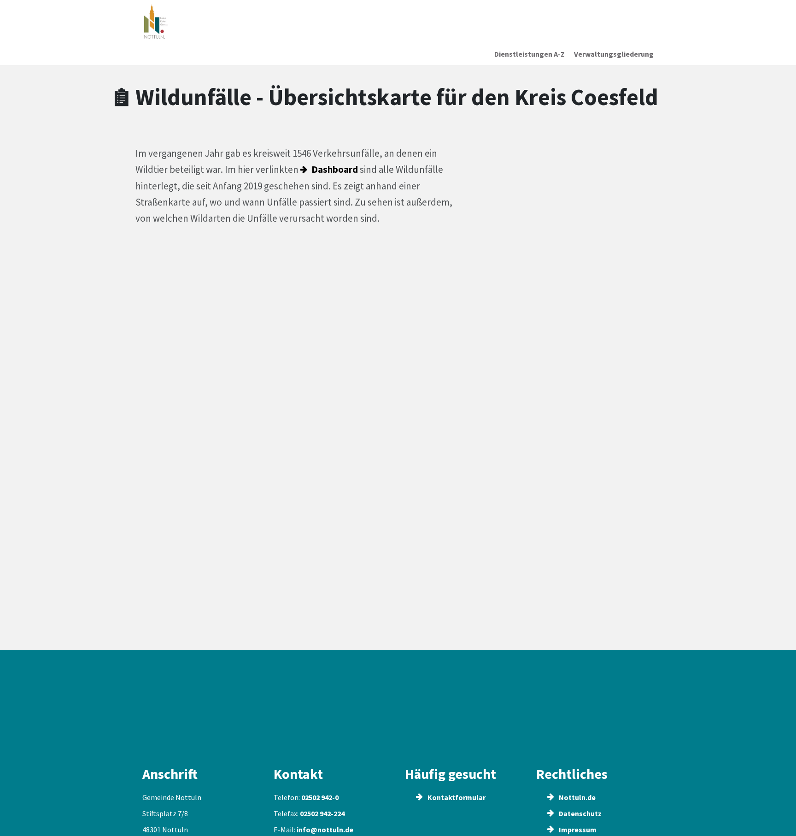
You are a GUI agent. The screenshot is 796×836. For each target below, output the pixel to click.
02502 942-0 (320, 797)
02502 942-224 (322, 813)
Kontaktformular (456, 797)
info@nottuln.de (325, 829)
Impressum (577, 829)
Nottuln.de (576, 797)
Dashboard (334, 169)
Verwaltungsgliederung (614, 54)
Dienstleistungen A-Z (529, 54)
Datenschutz (579, 813)
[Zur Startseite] (201, 22)
